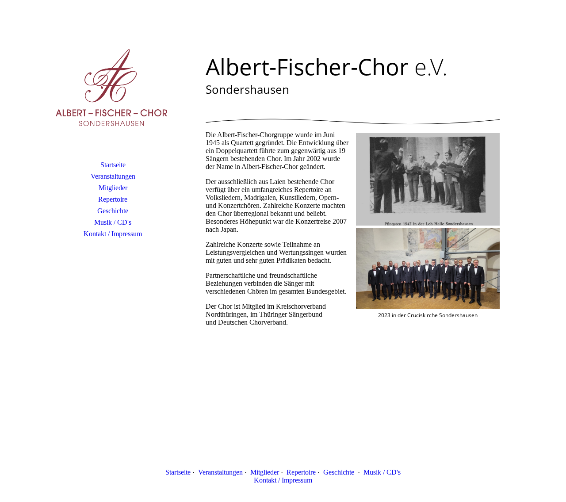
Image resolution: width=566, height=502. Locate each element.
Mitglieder (113, 188)
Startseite (113, 165)
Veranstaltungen (113, 176)
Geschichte (112, 211)
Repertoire (112, 199)
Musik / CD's (112, 222)
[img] (113, 90)
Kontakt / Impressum (113, 234)
